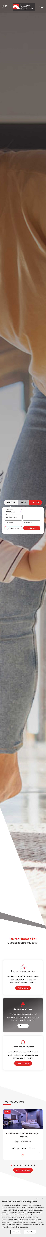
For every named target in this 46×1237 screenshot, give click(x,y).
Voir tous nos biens (23, 1170)
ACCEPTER (30, 1232)
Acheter (11, 502)
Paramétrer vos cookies (19, 1227)
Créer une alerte (23, 1063)
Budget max (28, 522)
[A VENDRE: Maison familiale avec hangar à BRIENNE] (23, 1119)
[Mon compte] (3, 6)
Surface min (9, 522)
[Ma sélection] (6, 6)
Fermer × (39, 1199)
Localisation (9, 509)
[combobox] (13, 511)
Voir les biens (23, 988)
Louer (23, 502)
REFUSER (15, 1232)
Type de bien (10, 515)
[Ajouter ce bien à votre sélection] (23, 1157)
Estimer (35, 502)
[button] (11, 1165)
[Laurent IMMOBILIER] (24, 6)
